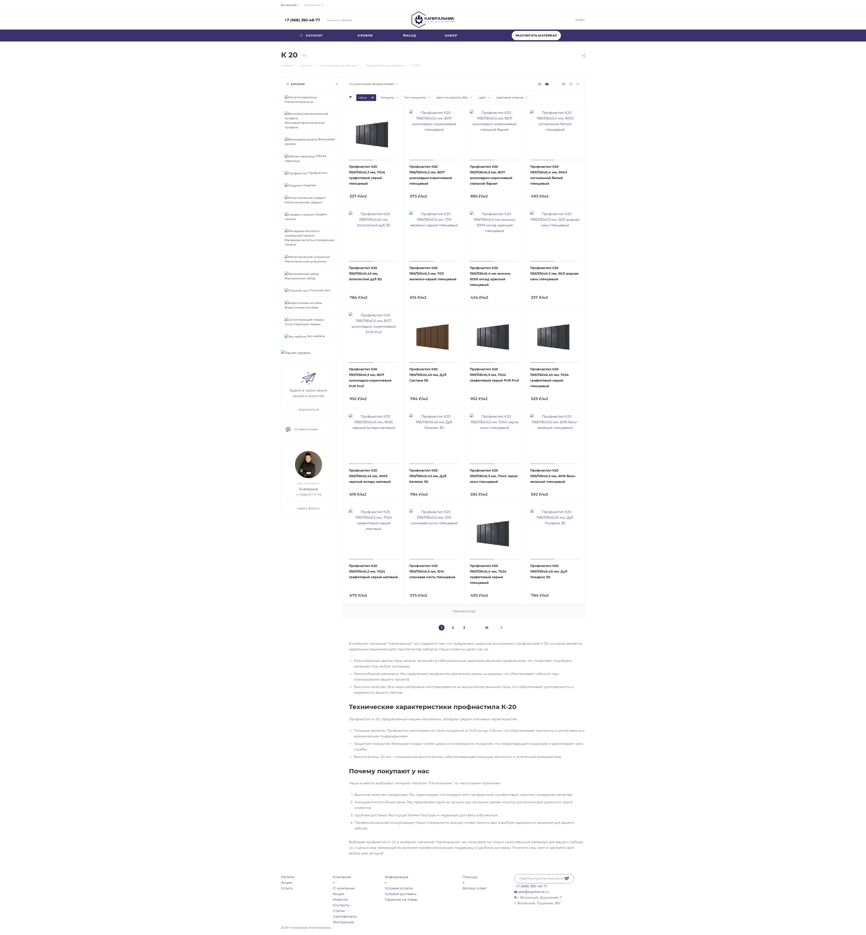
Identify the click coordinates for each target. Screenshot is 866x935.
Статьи (339, 911)
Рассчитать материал (536, 35)
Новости (340, 899)
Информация (396, 877)
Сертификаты (345, 916)
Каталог (288, 877)
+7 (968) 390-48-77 (302, 20)
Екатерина (308, 489)
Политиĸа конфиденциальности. (322, 932)
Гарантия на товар (401, 899)
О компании (344, 888)
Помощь (470, 877)
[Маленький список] (540, 84)
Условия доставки (400, 894)
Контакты (341, 905)
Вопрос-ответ (475, 888)
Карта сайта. (420, 927)
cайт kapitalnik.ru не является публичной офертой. (372, 927)
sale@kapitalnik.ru (533, 892)
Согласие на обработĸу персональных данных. (466, 927)
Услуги (287, 888)
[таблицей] (578, 84)
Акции (286, 882)
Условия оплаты (399, 888)
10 (486, 628)
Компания (342, 877)
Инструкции (343, 922)
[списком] (571, 84)
